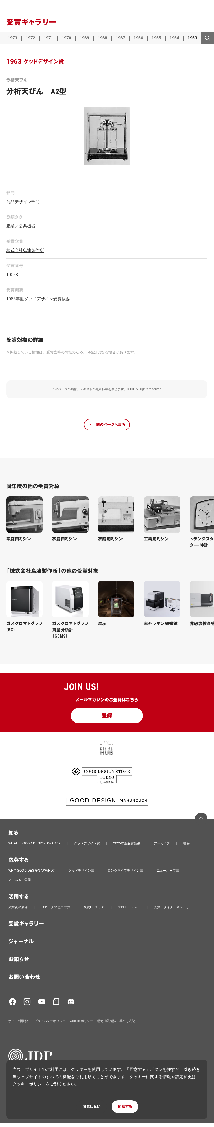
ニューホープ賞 (168, 870)
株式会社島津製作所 (25, 250)
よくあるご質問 (19, 880)
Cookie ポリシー (81, 1021)
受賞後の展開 (18, 907)
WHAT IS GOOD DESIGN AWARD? (34, 843)
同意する (125, 1107)
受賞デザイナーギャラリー (173, 907)
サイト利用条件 (19, 1021)
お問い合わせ (24, 977)
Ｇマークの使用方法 (55, 907)
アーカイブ (162, 843)
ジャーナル (21, 941)
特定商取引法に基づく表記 (116, 1021)
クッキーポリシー (29, 1084)
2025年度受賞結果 (126, 843)
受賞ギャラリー (26, 924)
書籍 (186, 843)
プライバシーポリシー (50, 1021)
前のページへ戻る (110, 425)
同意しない (92, 1107)
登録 (107, 716)
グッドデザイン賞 (87, 843)
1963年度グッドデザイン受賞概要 (38, 299)
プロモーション (129, 907)
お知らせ (18, 959)
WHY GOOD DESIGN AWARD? (31, 870)
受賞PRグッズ (94, 907)
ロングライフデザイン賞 (125, 870)
